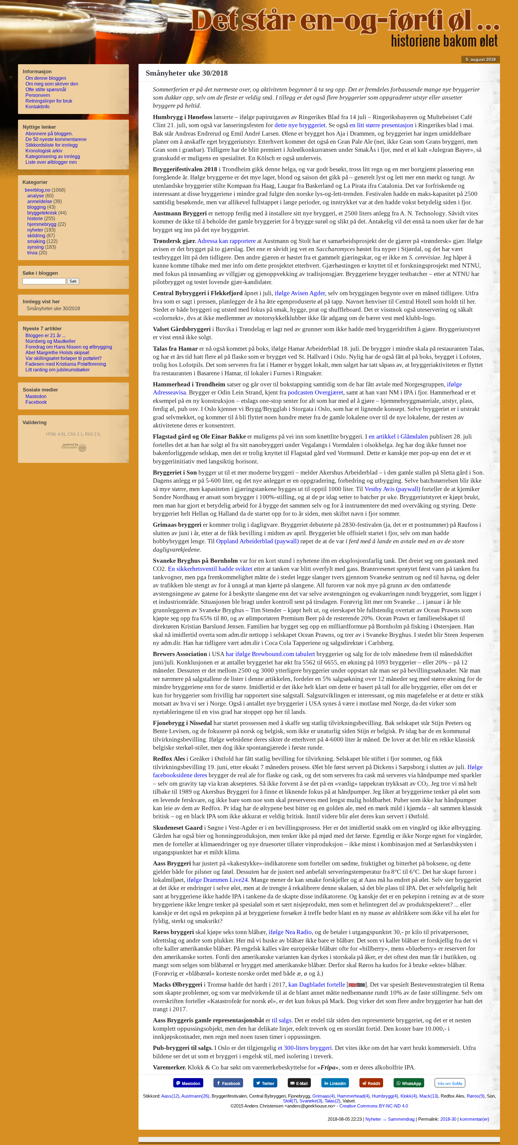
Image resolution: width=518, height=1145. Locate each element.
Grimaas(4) (323, 1096)
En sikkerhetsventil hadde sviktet (210, 568)
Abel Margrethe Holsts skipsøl (58, 352)
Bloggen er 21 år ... (46, 335)
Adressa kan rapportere (226, 240)
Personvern (38, 95)
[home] (344, 45)
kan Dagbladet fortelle (316, 984)
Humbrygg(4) (385, 1096)
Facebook (37, 402)
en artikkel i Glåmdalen (398, 436)
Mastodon (36, 396)
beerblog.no (37, 190)
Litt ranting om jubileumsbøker (58, 369)
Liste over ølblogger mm (52, 162)
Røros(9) (475, 1096)
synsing (35, 247)
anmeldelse (39, 201)
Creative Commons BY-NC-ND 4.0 (373, 1105)
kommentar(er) (474, 1119)
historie (35, 218)
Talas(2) (332, 1100)
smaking (36, 241)
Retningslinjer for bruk (49, 100)
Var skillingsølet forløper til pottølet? (64, 358)
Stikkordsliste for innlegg (52, 145)
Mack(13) (428, 1096)
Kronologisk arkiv (44, 150)
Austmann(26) (195, 1096)
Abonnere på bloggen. (50, 133)
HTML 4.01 (55, 434)
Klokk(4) (408, 1096)
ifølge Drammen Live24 (217, 879)
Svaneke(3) (310, 1100)
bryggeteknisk (42, 212)
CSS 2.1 (75, 434)
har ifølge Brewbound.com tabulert (270, 654)
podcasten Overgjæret (315, 392)
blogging (36, 207)
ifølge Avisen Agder (300, 293)
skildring (36, 235)
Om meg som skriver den (52, 83)
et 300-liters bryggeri (305, 1047)
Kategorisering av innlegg (53, 156)
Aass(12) (170, 1096)
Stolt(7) (290, 1100)
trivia (32, 252)
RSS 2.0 (92, 434)
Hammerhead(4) (353, 1096)
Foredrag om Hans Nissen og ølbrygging (69, 346)
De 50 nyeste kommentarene (57, 139)
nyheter (35, 229)
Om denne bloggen (46, 78)
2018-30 (448, 1119)
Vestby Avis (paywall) (392, 489)
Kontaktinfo (38, 106)
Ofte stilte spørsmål (46, 89)
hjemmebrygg (41, 224)
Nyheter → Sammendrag (390, 1119)
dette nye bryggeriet (300, 125)
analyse (35, 195)
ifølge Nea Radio (290, 932)
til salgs (281, 1020)
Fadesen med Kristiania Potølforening (66, 364)
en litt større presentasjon (381, 125)
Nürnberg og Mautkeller (51, 341)
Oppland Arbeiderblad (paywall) (257, 541)
